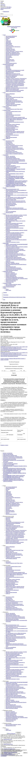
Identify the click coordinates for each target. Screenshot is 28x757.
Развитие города (9, 45)
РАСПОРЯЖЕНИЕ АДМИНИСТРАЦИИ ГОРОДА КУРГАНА (15, 179)
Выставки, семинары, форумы (12, 263)
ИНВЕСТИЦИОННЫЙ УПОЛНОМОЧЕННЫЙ (16, 244)
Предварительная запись (11, 204)
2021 (4, 299)
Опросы (7, 62)
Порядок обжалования (11, 157)
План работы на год (10, 144)
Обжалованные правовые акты (13, 158)
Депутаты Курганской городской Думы (14, 97)
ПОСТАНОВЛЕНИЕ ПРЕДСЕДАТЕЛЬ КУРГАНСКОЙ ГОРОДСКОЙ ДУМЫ (15, 177)
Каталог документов (10, 156)
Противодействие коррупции (12, 54)
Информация (6, 11)
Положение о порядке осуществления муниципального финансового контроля (15, 148)
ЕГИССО (8, 138)
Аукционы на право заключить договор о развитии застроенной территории (15, 233)
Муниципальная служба (8, 64)
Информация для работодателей (13, 73)
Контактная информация (11, 76)
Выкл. (10, 7)
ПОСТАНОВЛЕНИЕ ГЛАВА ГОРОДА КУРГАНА (14, 469)
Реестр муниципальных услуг (12, 189)
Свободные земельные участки (13, 242)
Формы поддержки (10, 262)
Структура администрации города (13, 111)
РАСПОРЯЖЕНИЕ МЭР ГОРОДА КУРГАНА (16, 182)
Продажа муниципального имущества (14, 216)
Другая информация (10, 205)
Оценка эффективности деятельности (14, 119)
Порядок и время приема (11, 273)
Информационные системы (12, 129)
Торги (4, 213)
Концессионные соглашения (12, 224)
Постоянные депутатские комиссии (14, 100)
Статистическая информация (12, 134)
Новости (8, 94)
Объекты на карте (10, 116)
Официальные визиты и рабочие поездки (15, 131)
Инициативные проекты (11, 63)
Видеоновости (9, 57)
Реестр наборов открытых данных (13, 284)
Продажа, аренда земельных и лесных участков (16, 215)
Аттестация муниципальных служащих (14, 74)
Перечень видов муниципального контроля (15, 200)
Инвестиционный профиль (12, 270)
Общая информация (10, 37)
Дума (4, 92)
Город (4, 34)
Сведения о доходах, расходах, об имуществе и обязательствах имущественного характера (16, 79)
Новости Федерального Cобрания (13, 91)
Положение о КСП (10, 140)
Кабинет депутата (10, 98)
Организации (9, 44)
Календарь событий (10, 60)
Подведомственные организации (13, 114)
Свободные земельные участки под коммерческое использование (13, 238)
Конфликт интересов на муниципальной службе (16, 87)
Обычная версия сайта (5, 8)
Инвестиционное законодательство (13, 257)
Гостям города (9, 47)
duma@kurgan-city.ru (8, 744)
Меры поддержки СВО (11, 199)
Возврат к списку (4, 445)
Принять (25, 752)
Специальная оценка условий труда (14, 152)
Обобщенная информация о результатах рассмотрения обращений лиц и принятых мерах (16, 278)
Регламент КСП (9, 143)
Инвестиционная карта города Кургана (14, 253)
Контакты (8, 136)
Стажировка (8, 69)
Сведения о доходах (10, 150)
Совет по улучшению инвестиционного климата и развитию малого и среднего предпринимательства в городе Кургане (16, 248)
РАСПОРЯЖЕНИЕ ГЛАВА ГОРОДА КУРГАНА (16, 180)
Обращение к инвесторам (11, 245)
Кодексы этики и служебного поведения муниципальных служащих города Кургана (15, 81)
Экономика (8, 41)
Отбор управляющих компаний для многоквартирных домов (13, 219)
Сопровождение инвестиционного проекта (15, 258)
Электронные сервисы (11, 203)
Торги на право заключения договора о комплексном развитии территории (14, 235)
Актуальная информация (11, 36)
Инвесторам (6, 243)
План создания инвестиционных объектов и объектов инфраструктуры (15, 255)
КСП (4, 139)
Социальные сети (10, 282)
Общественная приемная (11, 137)
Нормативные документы (11, 151)
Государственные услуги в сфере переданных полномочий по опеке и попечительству (16, 198)
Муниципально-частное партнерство (14, 269)
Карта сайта (8, 290)
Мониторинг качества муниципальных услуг (16, 202)
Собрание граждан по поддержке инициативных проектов (13, 105)
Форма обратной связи (11, 266)
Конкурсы (8, 67)
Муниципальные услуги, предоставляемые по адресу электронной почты (16, 191)
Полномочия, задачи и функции (13, 124)
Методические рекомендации (12, 89)
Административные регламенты (13, 166)
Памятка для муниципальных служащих (15, 90)
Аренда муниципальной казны (12, 217)
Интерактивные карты (11, 285)
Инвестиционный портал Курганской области (16, 264)
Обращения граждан (7, 271)
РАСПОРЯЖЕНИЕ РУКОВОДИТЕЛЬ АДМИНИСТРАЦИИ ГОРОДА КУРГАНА (15, 184)
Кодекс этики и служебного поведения (14, 153)
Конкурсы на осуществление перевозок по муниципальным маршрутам (15, 226)
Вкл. (8, 7)
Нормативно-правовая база (12, 279)
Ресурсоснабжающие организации (13, 267)
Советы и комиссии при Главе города (14, 109)
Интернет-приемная (10, 103)
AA (1, 4)
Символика (8, 40)
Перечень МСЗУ (9, 212)
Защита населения (10, 120)
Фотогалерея (8, 56)
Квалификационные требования (13, 71)
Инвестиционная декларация (12, 251)
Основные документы (11, 165)
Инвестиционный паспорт (12, 252)
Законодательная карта (11, 280)
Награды (8, 58)
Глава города (6, 106)
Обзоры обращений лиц (11, 276)
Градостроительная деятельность (13, 46)
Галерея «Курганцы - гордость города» (14, 51)
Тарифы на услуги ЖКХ (11, 167)
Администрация (6, 110)
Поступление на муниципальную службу (15, 70)
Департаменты (9, 113)
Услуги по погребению (11, 211)
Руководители (9, 112)
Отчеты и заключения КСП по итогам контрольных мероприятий (14, 146)
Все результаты (4, 16)
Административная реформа (12, 126)
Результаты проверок (10, 127)
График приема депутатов (11, 99)
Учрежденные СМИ (10, 130)
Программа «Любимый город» (12, 52)
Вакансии (8, 66)
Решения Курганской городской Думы (14, 102)
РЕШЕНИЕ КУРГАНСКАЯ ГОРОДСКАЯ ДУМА (14, 297)
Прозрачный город (10, 59)
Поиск (4, 287)
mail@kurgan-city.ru (8, 739)
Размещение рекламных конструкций (14, 223)
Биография (8, 107)
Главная (5, 292)
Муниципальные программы (12, 162)
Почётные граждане (10, 49)
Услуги (4, 187)
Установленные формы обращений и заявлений (16, 118)
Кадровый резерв (9, 65)
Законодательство (10, 72)
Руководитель (9, 142)
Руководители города (10, 50)
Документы (5, 154)
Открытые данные (7, 283)
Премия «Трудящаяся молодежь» (13, 53)
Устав (7, 39)
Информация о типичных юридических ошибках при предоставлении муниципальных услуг (16, 209)
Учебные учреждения (10, 77)
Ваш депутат (8, 96)
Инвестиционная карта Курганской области (15, 250)
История (8, 38)
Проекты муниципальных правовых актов (15, 117)
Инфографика (9, 43)
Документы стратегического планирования (15, 160)
